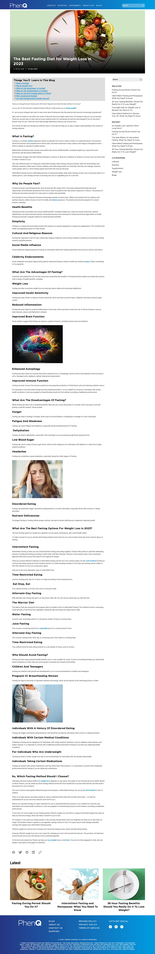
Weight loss (88, 5)
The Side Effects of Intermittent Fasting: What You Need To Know (126, 139)
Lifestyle (51, 5)
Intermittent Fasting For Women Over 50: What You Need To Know (126, 115)
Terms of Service (89, 928)
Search (143, 5)
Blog (52, 921)
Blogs (99, 5)
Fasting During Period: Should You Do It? (126, 91)
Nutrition (62, 5)
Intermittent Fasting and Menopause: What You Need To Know (127, 97)
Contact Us (56, 928)
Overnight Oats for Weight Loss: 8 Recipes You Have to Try (126, 109)
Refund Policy (88, 921)
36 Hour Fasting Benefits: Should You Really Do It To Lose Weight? (127, 103)
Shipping (54, 931)
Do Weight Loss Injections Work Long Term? (125, 127)
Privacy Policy (88, 925)
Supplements (75, 5)
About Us (54, 925)
